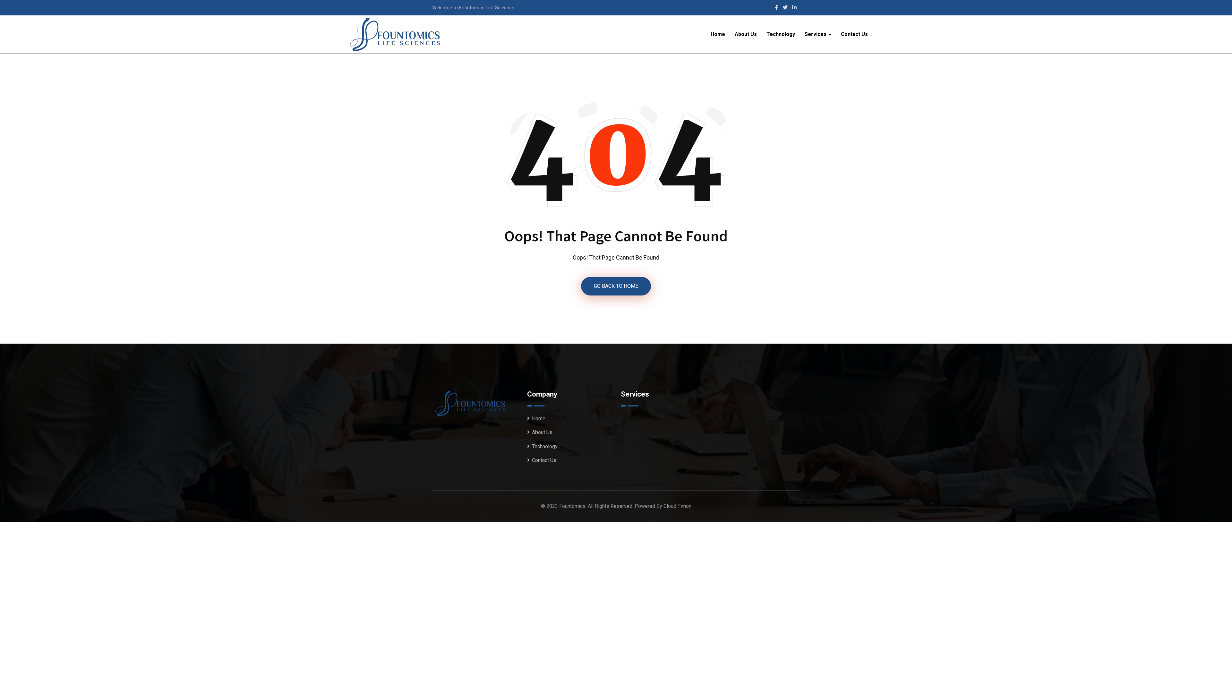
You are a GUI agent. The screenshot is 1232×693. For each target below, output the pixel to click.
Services (815, 34)
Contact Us (854, 34)
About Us (746, 34)
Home (718, 34)
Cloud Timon (677, 506)
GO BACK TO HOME (616, 286)
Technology (780, 34)
